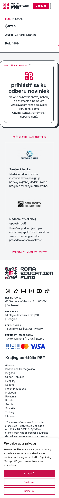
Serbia (9, 404)
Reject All (29, 490)
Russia (9, 400)
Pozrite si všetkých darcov (29, 252)
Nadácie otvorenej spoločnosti (29, 219)
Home (8, 18)
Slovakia (10, 408)
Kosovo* (10, 384)
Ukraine (10, 416)
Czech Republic (14, 377)
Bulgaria (10, 373)
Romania (10, 396)
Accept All (29, 473)
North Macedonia (16, 388)
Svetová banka (29, 167)
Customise (29, 482)
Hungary (10, 381)
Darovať (41, 6)
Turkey (9, 412)
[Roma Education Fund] (16, 6)
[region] (29, 468)
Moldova (10, 392)
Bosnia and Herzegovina (20, 369)
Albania (9, 365)
